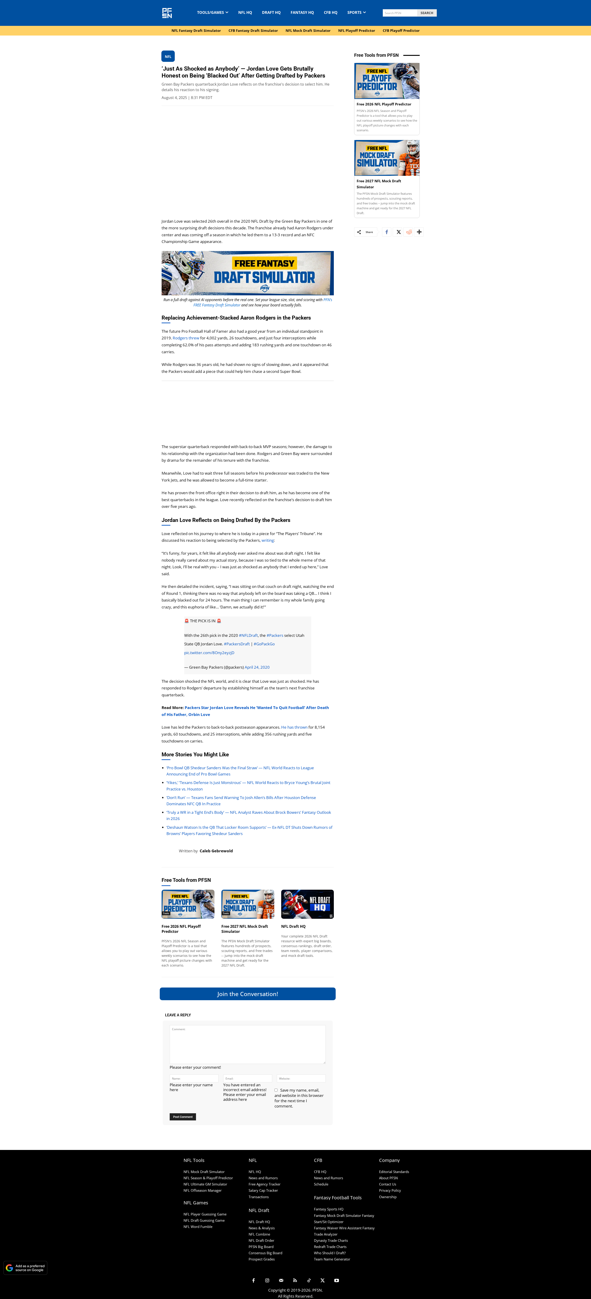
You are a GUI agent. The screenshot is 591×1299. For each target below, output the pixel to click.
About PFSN (388, 1178)
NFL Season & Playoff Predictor (208, 1178)
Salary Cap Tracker (263, 1190)
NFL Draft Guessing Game (204, 1220)
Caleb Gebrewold (216, 850)
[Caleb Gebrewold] (170, 851)
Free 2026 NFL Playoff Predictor (181, 929)
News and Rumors (263, 1178)
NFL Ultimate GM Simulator (205, 1184)
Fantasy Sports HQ (329, 1209)
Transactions (259, 1196)
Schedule (321, 1184)
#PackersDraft (237, 644)
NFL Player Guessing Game (205, 1214)
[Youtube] (336, 1280)
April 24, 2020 (257, 667)
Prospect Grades (262, 1259)
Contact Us (387, 1184)
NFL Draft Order (261, 1240)
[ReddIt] (408, 231)
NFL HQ (255, 1171)
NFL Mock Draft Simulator (204, 1171)
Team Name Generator (332, 1259)
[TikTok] (309, 1280)
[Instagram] (267, 1280)
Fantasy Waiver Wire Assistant (338, 1228)
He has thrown (294, 727)
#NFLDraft (248, 635)
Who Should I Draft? (330, 1253)
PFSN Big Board (261, 1246)
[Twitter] (397, 231)
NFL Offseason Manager (203, 1190)
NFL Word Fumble (198, 1226)
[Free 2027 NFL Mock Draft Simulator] (247, 904)
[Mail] (281, 1280)
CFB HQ (320, 1171)
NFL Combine (259, 1234)
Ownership (388, 1196)
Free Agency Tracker (264, 1184)
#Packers (275, 635)
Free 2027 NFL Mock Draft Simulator (244, 929)
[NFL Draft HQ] (307, 904)
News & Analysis (262, 1228)
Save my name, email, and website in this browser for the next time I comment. (299, 1098)
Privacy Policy (390, 1190)
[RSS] (295, 1280)
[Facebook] (386, 231)
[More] (419, 231)
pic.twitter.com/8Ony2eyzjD (209, 652)
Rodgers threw (186, 338)
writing (268, 540)
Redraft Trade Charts (330, 1246)
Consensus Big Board (265, 1253)
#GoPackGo (264, 644)
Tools (166, 913)
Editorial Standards (394, 1171)
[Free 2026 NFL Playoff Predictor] (188, 904)
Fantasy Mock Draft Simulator (337, 1215)
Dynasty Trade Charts (331, 1240)
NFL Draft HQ (293, 926)
